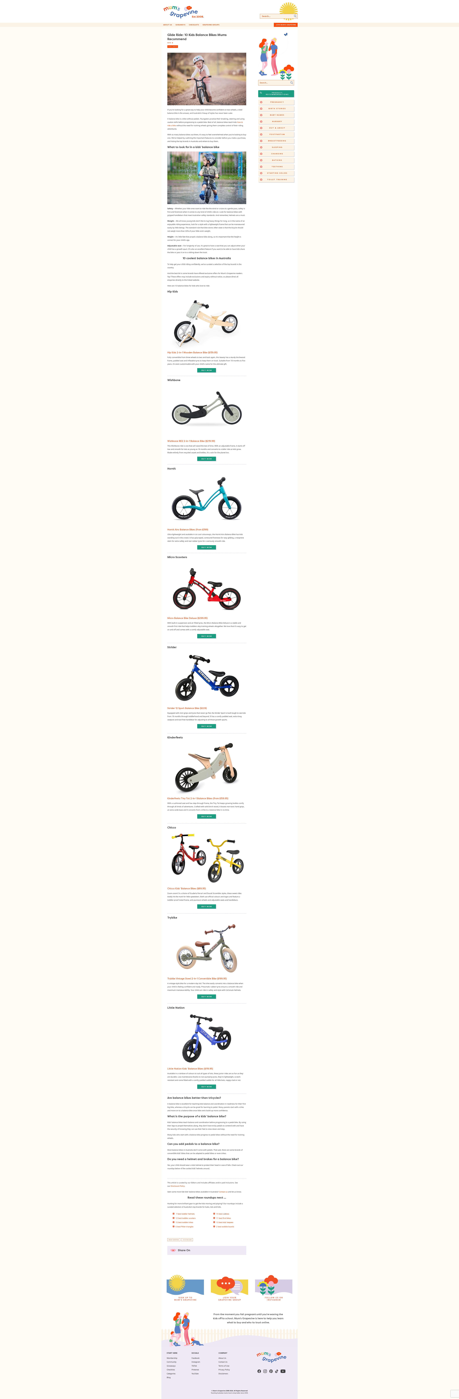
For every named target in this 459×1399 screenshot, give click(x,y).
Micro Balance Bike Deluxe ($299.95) (187, 618)
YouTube (195, 1373)
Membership (172, 1358)
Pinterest (195, 1369)
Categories (171, 1373)
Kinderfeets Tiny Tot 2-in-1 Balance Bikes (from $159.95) (197, 798)
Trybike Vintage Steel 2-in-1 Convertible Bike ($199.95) (197, 978)
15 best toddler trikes (184, 1222)
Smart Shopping (174, 1239)
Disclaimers (223, 1373)
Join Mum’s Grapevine (286, 25)
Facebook (195, 1358)
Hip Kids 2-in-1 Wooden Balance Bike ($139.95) (192, 352)
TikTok (194, 1366)
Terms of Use (224, 1366)
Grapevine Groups (210, 25)
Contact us (223, 1192)
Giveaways (180, 25)
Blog (169, 1377)
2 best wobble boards (225, 1226)
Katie (169, 42)
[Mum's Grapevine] (191, 11)
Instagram (196, 1362)
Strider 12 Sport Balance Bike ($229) (187, 708)
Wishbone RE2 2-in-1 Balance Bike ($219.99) (191, 441)
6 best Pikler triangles (184, 1226)
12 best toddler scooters (186, 1218)
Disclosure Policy (178, 1186)
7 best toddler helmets (185, 1214)
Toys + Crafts (172, 46)
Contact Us (223, 1362)
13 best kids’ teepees (224, 1222)
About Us (167, 25)
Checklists (194, 25)
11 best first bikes (223, 1218)
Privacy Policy (224, 1369)
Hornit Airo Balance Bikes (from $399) (187, 529)
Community (171, 1362)
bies (227, 1214)
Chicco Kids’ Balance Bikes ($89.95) (186, 888)
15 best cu (220, 1214)
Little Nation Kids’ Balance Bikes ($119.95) (190, 1068)
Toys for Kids (187, 1239)
